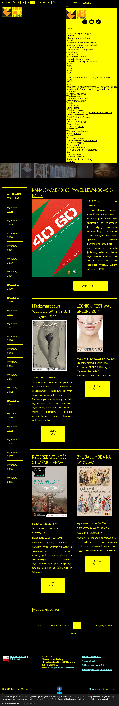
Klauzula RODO (88, 660)
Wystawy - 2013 (13, 376)
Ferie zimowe (73, 133)
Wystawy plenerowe (77, 98)
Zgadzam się (29, 703)
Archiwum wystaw (76, 100)
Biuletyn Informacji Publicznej (19, 658)
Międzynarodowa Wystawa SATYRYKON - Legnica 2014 (51, 311)
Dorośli (70, 135)
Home (69, 28)
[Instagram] (91, 21)
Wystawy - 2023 (13, 247)
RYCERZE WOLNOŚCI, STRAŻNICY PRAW (50, 459)
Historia (70, 35)
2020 (69, 84)
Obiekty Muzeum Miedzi (79, 37)
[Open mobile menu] (67, 6)
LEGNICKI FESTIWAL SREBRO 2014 (94, 308)
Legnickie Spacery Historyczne (82, 61)
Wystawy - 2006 (13, 467)
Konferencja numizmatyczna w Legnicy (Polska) (91, 86)
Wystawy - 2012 (13, 389)
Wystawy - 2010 (13, 415)
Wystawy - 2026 (13, 209)
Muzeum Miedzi (97, 688)
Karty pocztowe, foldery (79, 159)
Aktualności (72, 51)
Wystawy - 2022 (13, 260)
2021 (69, 82)
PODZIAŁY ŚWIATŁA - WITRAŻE (46, 610)
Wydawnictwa (73, 154)
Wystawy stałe (74, 96)
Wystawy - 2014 (13, 363)
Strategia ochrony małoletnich (82, 149)
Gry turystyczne (75, 142)
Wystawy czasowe (76, 93)
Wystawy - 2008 (13, 441)
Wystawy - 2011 (13, 402)
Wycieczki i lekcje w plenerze (81, 140)
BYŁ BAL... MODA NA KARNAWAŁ (94, 459)
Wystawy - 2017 (13, 325)
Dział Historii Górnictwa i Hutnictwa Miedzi (89, 112)
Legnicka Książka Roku (78, 58)
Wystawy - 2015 (13, 351)
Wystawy (71, 91)
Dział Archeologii (75, 110)
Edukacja (71, 119)
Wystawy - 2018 (13, 312)
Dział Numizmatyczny (77, 114)
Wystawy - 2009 (13, 428)
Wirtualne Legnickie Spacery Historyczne (88, 77)
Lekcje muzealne (75, 126)
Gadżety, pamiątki (76, 156)
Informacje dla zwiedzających (82, 44)
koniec (74, 633)
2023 (69, 70)
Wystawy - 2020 (13, 286)
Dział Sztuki (72, 105)
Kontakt (70, 161)
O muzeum (72, 30)
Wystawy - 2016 (13, 338)
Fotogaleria (72, 54)
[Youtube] (98, 21)
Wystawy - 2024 (13, 235)
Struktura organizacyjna (78, 33)
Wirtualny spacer (75, 47)
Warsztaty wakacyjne (77, 131)
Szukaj (75, 3)
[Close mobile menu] (67, 8)
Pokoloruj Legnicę (75, 147)
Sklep (69, 152)
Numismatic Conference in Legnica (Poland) (89, 89)
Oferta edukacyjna (76, 121)
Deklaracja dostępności (93, 665)
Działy (69, 103)
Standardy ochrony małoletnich (97, 669)
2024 (69, 68)
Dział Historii (73, 107)
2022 (69, 72)
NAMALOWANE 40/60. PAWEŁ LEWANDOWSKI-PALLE (72, 192)
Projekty (71, 40)
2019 (69, 75)
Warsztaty (72, 128)
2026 (69, 63)
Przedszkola (73, 124)
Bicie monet (72, 145)
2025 (69, 65)
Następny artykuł (103, 625)
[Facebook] (84, 21)
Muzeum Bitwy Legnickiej (79, 49)
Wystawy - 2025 (13, 222)
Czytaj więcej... (89, 285)
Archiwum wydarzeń (77, 56)
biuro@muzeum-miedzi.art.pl (62, 667)
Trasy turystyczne (76, 138)
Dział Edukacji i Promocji (79, 117)
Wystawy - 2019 (13, 299)
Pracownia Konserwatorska (81, 42)
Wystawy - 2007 (13, 454)
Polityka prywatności (91, 656)
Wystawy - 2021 (13, 273)
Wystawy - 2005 (13, 479)
